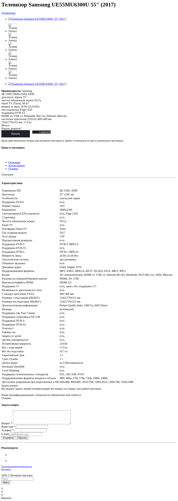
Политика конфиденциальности (16, 466)
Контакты (6, 469)
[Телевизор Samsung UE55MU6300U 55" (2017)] (37, 18)
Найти (6, 482)
